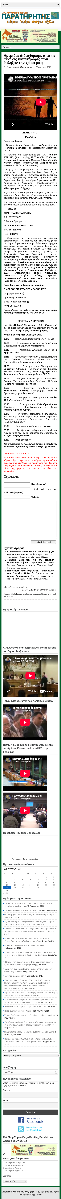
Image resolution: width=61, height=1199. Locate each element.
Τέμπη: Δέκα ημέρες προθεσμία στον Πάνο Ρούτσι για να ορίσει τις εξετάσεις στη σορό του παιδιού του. (29, 953)
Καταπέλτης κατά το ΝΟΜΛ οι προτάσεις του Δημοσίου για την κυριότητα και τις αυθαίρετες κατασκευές (30, 929)
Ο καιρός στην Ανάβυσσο (14, 1162)
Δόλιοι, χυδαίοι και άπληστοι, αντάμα (39, 589)
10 (7, 882)
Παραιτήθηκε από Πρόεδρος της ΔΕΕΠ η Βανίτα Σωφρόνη (29, 1031)
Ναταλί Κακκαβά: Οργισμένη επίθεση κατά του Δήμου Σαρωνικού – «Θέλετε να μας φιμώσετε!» (28, 1040)
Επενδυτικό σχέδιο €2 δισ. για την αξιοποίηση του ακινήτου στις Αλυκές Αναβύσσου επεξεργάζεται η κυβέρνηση (30, 1023)
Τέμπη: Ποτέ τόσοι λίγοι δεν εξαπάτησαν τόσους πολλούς (29, 1015)
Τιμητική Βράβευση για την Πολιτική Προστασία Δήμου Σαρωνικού (30, 561)
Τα (13, 859)
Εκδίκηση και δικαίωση (14, 975)
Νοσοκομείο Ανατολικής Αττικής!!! (19, 1010)
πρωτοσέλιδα (20, 859)
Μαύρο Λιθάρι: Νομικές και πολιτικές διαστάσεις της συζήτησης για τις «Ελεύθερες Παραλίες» (27, 939)
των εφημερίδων (31, 859)
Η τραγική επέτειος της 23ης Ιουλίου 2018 (22, 1006)
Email (5, 1100)
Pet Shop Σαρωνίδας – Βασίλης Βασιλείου (22, 910)
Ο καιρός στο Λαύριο (12, 1168)
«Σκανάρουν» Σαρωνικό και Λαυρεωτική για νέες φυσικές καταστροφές (30, 553)
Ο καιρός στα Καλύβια (13, 1165)
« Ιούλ (5, 893)
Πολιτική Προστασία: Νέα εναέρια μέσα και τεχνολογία (29, 914)
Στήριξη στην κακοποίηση (16, 587)
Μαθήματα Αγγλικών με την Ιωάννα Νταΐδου (24, 945)
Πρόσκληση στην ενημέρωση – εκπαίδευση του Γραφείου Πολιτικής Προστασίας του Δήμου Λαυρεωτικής (30, 573)
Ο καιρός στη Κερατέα (13, 1170)
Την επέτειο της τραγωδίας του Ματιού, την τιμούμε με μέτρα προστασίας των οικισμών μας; (28, 1000)
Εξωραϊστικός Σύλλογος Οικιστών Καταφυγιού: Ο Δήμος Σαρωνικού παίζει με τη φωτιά (29, 922)
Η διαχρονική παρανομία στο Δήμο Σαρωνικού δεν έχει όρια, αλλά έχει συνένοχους (28, 963)
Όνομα (6, 1090)
